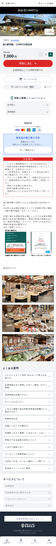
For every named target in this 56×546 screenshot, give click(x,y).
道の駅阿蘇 (15, 40)
